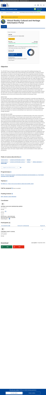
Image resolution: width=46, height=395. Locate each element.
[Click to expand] (42, 229)
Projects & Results (9, 12)
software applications (37, 161)
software (29, 161)
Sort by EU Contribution (23, 225)
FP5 (16, 12)
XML (8, 246)
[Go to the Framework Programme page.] (3, 21)
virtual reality (4, 163)
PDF (20, 246)
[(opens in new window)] (5, 5)
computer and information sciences (17, 159)
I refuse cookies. (31, 393)
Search (41, 5)
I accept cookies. (14, 393)
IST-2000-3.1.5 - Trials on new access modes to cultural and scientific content (17, 183)
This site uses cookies (14, 390)
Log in (35, 5)
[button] (38, 5)
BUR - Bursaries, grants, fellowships (8, 196)
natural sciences (4, 159)
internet (28, 159)
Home (2, 12)
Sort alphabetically (5, 225)
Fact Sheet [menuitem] (4, 26)
